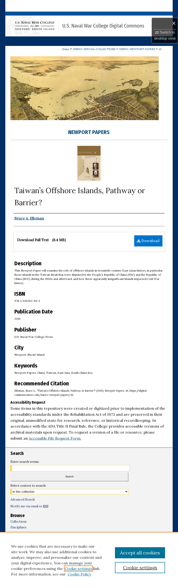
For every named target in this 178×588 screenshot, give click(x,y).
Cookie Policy (79, 574)
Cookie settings (78, 568)
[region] (89, 560)
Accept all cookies (140, 553)
